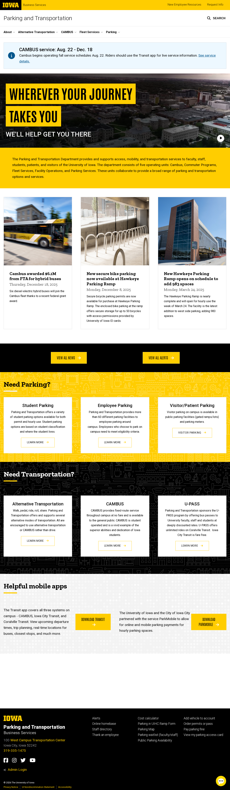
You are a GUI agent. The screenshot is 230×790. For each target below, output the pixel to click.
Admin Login (17, 770)
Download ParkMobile (207, 622)
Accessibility (65, 787)
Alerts (96, 718)
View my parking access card (203, 735)
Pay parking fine (194, 729)
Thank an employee (105, 735)
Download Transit (93, 619)
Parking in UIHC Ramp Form (156, 723)
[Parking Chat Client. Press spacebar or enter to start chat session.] (221, 781)
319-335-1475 (15, 750)
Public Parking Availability (155, 740)
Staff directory (102, 729)
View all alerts (159, 357)
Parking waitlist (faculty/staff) (158, 735)
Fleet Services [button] (90, 32)
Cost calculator (148, 718)
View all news (66, 357)
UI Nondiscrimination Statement (38, 787)
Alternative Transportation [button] (36, 32)
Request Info (215, 4)
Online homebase (104, 723)
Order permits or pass (198, 723)
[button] (216, 18)
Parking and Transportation (38, 18)
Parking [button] (111, 32)
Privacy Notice (11, 787)
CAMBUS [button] (67, 32)
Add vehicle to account (199, 718)
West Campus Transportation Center (37, 740)
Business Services (34, 5)
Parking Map (146, 729)
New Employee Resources (184, 4)
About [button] (8, 32)
